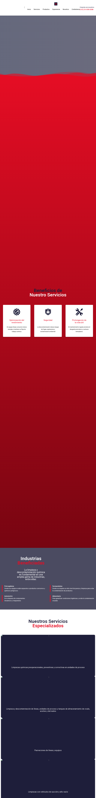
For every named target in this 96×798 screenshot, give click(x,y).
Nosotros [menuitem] (66, 9)
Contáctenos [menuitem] (76, 9)
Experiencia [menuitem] (56, 9)
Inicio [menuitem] (29, 9)
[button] (55, 3)
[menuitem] (37, 10)
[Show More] (48, 649)
